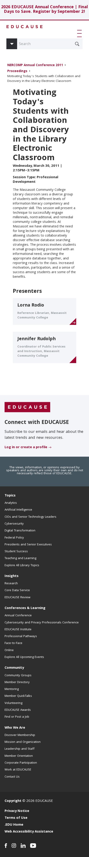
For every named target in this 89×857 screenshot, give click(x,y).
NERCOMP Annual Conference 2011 (35, 65)
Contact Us (12, 776)
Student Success (16, 551)
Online (9, 650)
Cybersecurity (14, 523)
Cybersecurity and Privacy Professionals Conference (42, 622)
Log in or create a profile (26, 447)
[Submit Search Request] (77, 44)
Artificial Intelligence (18, 509)
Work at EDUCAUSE (18, 769)
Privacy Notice (17, 811)
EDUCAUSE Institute (18, 629)
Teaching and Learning (20, 558)
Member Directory (17, 682)
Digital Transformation (20, 530)
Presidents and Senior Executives (28, 544)
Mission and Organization (23, 742)
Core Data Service (17, 590)
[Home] (24, 26)
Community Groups (18, 675)
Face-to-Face (13, 643)
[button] (80, 33)
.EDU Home (14, 825)
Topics (10, 496)
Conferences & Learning (25, 608)
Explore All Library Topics (22, 565)
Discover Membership (20, 735)
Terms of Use (16, 818)
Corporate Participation (21, 762)
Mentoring (12, 689)
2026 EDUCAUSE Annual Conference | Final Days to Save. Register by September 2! (44, 10)
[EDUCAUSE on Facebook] (6, 845)
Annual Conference (18, 615)
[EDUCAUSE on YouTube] (33, 845)
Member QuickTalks (18, 696)
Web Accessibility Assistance (29, 832)
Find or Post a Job (17, 717)
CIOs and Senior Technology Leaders (30, 517)
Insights (11, 576)
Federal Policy (14, 537)
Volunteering (13, 703)
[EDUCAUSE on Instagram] (14, 845)
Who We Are (15, 728)
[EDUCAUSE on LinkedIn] (23, 845)
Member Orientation (19, 756)
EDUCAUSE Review (17, 597)
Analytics (11, 503)
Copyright (13, 801)
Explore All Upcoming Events (24, 657)
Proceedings (17, 71)
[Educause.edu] (27, 407)
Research (11, 583)
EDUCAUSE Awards (18, 710)
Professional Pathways (21, 636)
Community (14, 668)
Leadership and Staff (19, 749)
